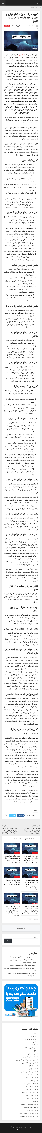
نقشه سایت (21, 1130)
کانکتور (34, 1101)
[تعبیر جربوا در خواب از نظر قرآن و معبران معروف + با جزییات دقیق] (12, 872)
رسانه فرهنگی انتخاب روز (29, 1057)
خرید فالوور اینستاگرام (30, 1048)
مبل (35, 1033)
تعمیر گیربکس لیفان (30, 1087)
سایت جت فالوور (31, 1054)
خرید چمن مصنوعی (31, 1098)
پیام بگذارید (20, 928)
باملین (38, 3)
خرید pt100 (32, 1066)
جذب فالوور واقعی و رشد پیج (28, 1104)
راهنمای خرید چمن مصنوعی (28, 1072)
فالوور (34, 1042)
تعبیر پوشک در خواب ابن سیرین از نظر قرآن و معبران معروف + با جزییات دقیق (10, 830)
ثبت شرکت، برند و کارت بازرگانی (27, 1093)
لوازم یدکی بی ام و (31, 1078)
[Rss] (17, 1130)
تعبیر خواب (6, 25)
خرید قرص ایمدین (31, 1110)
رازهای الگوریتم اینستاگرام (29, 1063)
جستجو (36, 937)
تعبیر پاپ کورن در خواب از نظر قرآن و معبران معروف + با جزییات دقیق (32, 830)
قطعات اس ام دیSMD (30, 1084)
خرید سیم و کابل (31, 1075)
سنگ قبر (34, 1045)
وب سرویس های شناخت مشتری (27, 1113)
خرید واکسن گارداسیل (30, 1095)
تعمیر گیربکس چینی (30, 1090)
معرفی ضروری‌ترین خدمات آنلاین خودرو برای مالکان (22, 957)
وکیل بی (34, 1051)
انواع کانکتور (33, 1081)
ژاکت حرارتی (32, 1069)
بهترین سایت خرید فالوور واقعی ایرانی (26, 1060)
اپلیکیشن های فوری (30, 1039)
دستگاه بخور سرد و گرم (30, 1107)
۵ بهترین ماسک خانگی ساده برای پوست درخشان (23, 965)
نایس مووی (33, 1036)
